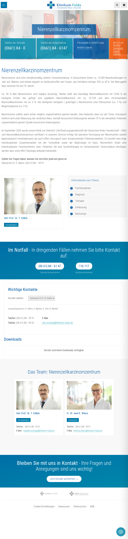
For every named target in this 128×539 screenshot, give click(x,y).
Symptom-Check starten (118, 51)
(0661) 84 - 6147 (53, 48)
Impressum (64, 506)
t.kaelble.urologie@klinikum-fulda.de (38, 430)
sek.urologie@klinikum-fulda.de (57, 322)
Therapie (79, 200)
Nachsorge (80, 213)
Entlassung (80, 207)
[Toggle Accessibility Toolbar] (121, 532)
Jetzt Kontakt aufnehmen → (64, 478)
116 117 (84, 266)
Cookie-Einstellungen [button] (44, 506)
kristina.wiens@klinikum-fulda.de (88, 430)
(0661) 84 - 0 (15, 48)
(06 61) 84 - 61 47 (50, 266)
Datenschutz (80, 506)
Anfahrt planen (84, 47)
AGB (92, 506)
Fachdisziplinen (83, 188)
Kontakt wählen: (16, 298)
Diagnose (80, 194)
